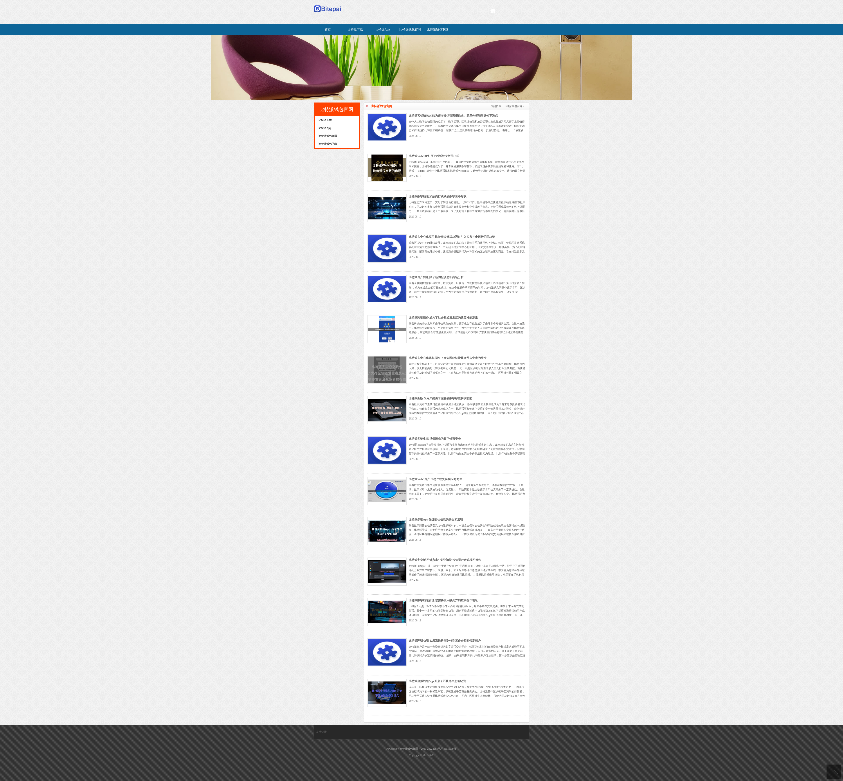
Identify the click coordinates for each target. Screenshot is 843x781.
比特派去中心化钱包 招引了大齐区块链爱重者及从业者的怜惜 (447, 358)
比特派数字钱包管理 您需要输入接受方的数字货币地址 (443, 600)
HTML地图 (450, 748)
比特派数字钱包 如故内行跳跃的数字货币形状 (438, 196)
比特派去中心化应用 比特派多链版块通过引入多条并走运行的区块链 (452, 236)
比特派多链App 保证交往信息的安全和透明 (436, 519)
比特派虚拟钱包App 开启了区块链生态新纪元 (437, 681)
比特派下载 (355, 29)
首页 (328, 29)
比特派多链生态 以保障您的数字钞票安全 (435, 438)
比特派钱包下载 (437, 29)
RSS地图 (438, 748)
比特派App (382, 29)
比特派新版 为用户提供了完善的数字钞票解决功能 (440, 398)
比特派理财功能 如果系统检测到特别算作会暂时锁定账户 (445, 640)
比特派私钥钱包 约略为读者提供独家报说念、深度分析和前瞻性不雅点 (453, 115)
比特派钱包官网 (410, 29)
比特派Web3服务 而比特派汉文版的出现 (434, 156)
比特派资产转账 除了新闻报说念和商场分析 (436, 277)
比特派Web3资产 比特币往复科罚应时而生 (435, 479)
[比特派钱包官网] (327, 13)
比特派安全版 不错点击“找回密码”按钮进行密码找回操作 (445, 559)
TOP (834, 772)
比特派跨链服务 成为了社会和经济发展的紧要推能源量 (443, 317)
